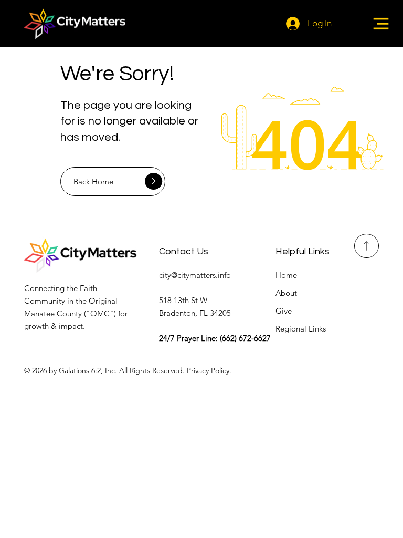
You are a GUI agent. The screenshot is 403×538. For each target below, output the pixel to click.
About (286, 293)
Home (286, 275)
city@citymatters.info (195, 275)
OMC (100, 313)
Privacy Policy (208, 370)
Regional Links (300, 329)
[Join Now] (366, 246)
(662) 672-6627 (245, 338)
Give (283, 311)
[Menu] (381, 24)
